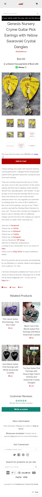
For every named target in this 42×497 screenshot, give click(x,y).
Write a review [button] (21, 409)
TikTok (15, 228)
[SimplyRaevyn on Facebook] (18, 455)
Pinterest (16, 231)
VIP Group (21, 240)
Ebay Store (17, 252)
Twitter (16, 234)
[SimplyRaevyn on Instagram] (27, 455)
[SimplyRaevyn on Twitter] (14, 455)
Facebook (15, 225)
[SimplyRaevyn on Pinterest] (23, 455)
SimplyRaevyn (21, 52)
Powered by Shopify (32, 484)
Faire (3, 249)
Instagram (17, 237)
